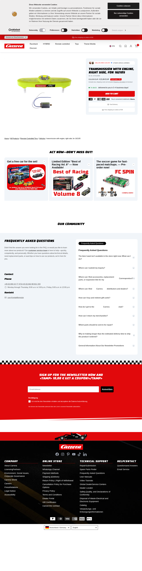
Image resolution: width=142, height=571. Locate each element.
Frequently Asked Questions (92, 243)
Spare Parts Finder (88, 469)
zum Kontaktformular (16, 297)
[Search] (120, 46)
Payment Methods (50, 473)
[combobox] (57, 527)
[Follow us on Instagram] (62, 454)
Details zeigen (117, 30)
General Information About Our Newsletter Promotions (101, 346)
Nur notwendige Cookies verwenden (123, 14)
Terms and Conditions (52, 495)
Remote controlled (62, 44)
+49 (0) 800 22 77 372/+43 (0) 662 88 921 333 (22, 284)
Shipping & (50, 477)
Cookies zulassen (123, 6)
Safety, (95, 493)
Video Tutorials (86, 480)
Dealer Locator (86, 488)
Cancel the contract (51, 506)
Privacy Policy (48, 491)
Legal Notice (10, 491)
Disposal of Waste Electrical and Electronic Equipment (94, 500)
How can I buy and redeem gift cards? (94, 298)
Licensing (12, 469)
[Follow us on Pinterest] (68, 454)
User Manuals (86, 477)
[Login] (131, 46)
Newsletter (47, 466)
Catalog (83, 505)
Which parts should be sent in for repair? (96, 325)
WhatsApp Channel (51, 469)
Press (11, 487)
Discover (33, 48)
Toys (77, 44)
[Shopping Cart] (136, 46)
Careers (8, 483)
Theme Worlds (90, 44)
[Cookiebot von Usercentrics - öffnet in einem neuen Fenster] (14, 30)
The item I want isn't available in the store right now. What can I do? (105, 257)
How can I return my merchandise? (93, 316)
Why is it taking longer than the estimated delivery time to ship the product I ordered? (104, 335)
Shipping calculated (119, 82)
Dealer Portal (48, 498)
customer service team (37, 250)
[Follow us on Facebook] (57, 454)
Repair (88, 466)
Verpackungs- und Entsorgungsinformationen (91, 510)
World (10, 480)
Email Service (123, 469)
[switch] (64, 30)
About (10, 466)
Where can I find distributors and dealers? (103, 289)
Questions (127, 466)
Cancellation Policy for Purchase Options (56, 485)
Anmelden (107, 389)
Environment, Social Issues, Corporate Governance (16, 474)
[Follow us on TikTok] (79, 454)
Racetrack (34, 44)
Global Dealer (93, 484)
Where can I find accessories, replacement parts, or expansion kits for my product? (106, 278)
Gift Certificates (49, 502)
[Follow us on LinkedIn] (85, 454)
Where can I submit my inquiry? (92, 268)
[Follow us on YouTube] (74, 454)
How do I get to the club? (101, 307)
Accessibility (9, 495)
